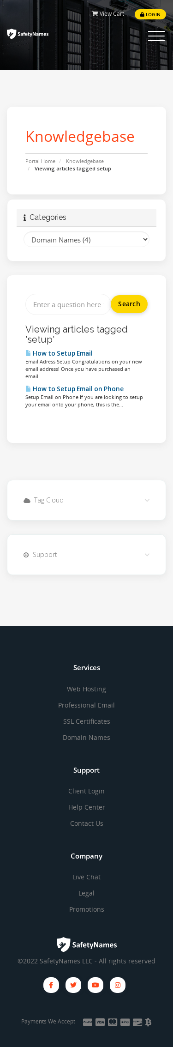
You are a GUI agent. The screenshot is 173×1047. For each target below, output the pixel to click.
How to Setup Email (62, 353)
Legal (86, 893)
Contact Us (86, 823)
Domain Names (86, 737)
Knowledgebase (85, 160)
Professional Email (86, 705)
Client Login (86, 791)
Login (152, 14)
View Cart (111, 14)
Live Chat (86, 876)
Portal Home (40, 160)
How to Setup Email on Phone (77, 389)
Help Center (86, 807)
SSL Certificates (86, 721)
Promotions (86, 909)
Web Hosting (86, 688)
